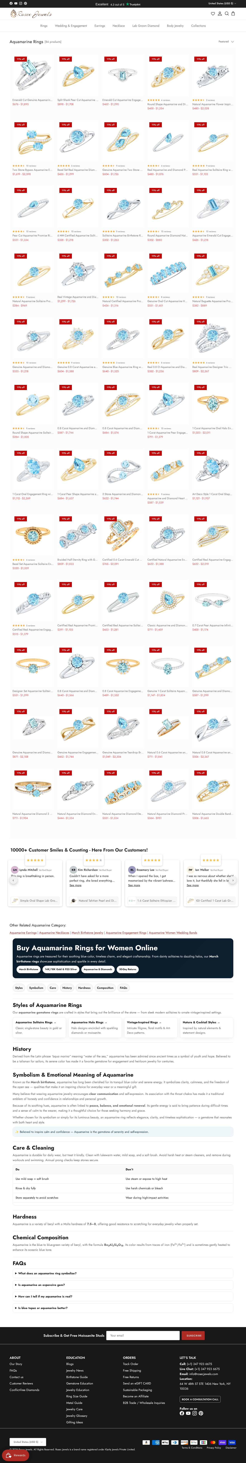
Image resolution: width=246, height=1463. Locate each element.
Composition (105, 988)
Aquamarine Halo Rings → (89, 1022)
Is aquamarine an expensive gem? (41, 1285)
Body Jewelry (175, 25)
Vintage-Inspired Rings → (144, 1022)
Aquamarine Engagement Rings (126, 932)
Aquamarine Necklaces (54, 932)
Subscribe (194, 1335)
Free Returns (131, 1377)
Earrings (100, 25)
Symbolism (36, 988)
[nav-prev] (13, 880)
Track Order (130, 1364)
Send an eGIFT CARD (137, 1383)
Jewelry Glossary (76, 1416)
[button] (213, 13)
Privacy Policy (214, 1448)
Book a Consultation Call (200, 1399)
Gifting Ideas (74, 1422)
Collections (198, 25)
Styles (19, 988)
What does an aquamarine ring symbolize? (47, 1273)
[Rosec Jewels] (31, 14)
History (67, 988)
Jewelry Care (74, 1409)
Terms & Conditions (192, 1448)
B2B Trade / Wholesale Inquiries (144, 1403)
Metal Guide (74, 1403)
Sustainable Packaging (137, 1390)
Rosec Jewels (25, 1449)
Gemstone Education (79, 1383)
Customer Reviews (21, 1383)
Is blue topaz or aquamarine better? (42, 1308)
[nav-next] (232, 880)
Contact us (16, 1377)
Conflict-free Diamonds (24, 1390)
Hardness (84, 988)
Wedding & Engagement (71, 25)
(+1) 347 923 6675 (199, 1364)
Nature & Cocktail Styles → (201, 1022)
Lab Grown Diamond (145, 25)
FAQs (123, 988)
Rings (43, 25)
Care (53, 988)
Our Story (16, 1364)
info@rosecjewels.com (203, 1374)
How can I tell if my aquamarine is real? (45, 1296)
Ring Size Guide (76, 1396)
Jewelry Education (77, 1390)
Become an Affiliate (136, 1396)
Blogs (69, 1364)
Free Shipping (132, 1370)
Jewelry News (74, 1370)
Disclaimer (231, 1448)
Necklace (119, 25)
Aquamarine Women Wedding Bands (173, 932)
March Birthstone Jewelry (87, 932)
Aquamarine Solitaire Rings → (36, 1022)
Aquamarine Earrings (23, 932)
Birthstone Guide (77, 1377)
